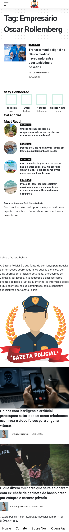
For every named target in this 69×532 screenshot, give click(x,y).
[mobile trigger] (7, 4)
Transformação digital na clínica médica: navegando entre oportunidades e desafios (47, 58)
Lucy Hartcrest (40, 72)
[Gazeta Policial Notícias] (34, 4)
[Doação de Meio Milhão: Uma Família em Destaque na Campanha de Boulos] (10, 147)
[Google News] (57, 103)
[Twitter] (26, 103)
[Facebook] (11, 103)
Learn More (11, 215)
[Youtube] (42, 103)
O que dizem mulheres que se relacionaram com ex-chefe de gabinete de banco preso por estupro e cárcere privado (34, 493)
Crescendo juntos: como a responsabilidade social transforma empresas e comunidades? (39, 132)
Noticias (34, 45)
